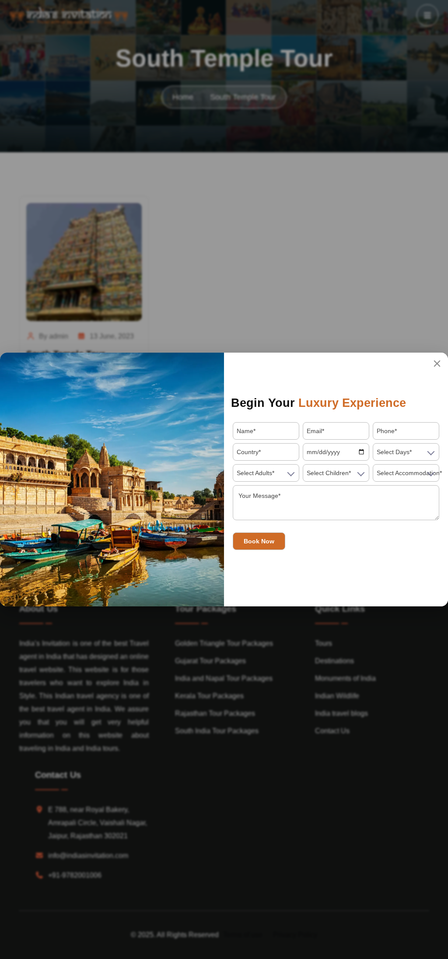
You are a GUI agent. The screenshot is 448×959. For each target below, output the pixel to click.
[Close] (437, 363)
